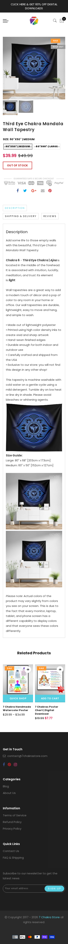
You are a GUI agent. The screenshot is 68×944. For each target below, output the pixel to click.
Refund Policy (12, 822)
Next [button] (53, 70)
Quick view (28, 669)
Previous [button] (9, 70)
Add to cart (18, 698)
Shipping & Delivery (20, 216)
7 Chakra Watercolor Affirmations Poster (49, 708)
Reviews (49, 216)
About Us (9, 793)
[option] (34, 68)
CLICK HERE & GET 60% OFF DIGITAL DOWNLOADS (34, 6)
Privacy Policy (12, 829)
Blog (6, 786)
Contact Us (11, 851)
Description (15, 208)
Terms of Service (14, 815)
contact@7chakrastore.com (27, 756)
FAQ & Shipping (13, 858)
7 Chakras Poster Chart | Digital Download (14, 710)
